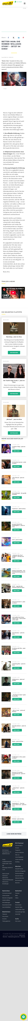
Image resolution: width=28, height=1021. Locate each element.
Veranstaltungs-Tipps (20, 911)
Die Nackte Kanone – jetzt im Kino (19, 462)
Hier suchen (18, 921)
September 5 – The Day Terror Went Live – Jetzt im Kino (19, 805)
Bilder (16, 895)
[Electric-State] (6, 693)
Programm (17, 850)
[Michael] (14, 405)
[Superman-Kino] (6, 507)
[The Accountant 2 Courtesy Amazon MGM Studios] (6, 600)
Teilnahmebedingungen (7, 879)
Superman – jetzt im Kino (19, 508)
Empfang (17, 861)
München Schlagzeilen (20, 871)
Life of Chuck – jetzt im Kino (18, 478)
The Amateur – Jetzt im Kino (18, 633)
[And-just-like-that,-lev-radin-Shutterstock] (6, 553)
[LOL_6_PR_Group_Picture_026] (6, 615)
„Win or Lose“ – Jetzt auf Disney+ (18, 711)
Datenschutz (5, 877)
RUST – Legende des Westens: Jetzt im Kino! (18, 587)
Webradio (23, 936)
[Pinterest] (23, 38)
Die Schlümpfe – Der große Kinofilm (19, 493)
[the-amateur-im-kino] (6, 631)
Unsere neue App (19, 859)
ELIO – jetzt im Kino (17, 539)
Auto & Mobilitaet (6, 907)
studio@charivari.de (7, 861)
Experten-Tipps (18, 907)
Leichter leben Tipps (19, 909)
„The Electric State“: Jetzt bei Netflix (19, 695)
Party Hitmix (5, 916)
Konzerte (4, 918)
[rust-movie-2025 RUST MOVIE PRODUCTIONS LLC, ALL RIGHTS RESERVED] (6, 584)
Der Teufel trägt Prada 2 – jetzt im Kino (14, 381)
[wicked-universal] (6, 817)
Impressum (5, 875)
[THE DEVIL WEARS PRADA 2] (14, 364)
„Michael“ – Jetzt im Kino (14, 419)
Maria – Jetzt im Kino (17, 741)
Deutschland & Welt (6, 905)
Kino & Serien (18, 905)
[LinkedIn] (18, 38)
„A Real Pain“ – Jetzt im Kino (18, 788)
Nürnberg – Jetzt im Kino (14, 337)
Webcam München (19, 878)
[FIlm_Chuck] (6, 476)
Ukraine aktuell (5, 895)
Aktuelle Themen (19, 868)
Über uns (17, 854)
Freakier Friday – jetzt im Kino (18, 447)
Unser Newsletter (19, 857)
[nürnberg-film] (14, 323)
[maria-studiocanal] (6, 739)
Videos (16, 898)
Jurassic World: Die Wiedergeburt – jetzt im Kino (18, 525)
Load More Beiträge (14, 834)
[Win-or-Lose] (6, 708)
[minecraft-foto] (6, 646)
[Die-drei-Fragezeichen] (6, 770)
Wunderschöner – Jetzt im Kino (19, 726)
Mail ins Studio (5, 873)
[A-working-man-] (6, 662)
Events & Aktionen (19, 852)
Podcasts (17, 893)
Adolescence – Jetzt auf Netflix (18, 680)
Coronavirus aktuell (6, 893)
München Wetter (19, 875)
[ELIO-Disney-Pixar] (6, 538)
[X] (13, 38)
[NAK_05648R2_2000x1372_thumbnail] (6, 460)
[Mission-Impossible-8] (6, 569)
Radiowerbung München (14, 936)
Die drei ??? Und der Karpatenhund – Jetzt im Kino (18, 774)
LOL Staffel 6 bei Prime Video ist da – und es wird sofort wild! (18, 619)
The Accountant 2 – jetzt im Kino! (18, 602)
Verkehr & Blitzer (6, 900)
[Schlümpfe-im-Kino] (6, 491)
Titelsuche (4, 914)
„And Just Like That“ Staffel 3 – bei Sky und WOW (18, 556)
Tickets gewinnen (6, 921)
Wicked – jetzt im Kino (18, 819)
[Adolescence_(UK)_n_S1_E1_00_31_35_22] (6, 677)
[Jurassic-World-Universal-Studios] (6, 522)
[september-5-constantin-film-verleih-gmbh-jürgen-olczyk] (6, 801)
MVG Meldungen (6, 902)
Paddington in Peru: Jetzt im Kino (18, 757)
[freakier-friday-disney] (6, 445)
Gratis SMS (17, 914)
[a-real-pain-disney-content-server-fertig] (6, 786)
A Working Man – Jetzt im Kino (18, 664)
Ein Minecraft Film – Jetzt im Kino (18, 649)
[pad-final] (6, 755)
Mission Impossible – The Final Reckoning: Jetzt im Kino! (18, 572)
